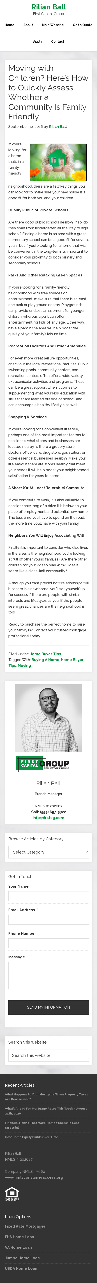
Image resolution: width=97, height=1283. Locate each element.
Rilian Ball (48, 7)
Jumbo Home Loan (22, 1258)
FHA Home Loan (19, 1237)
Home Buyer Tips (45, 654)
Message (16, 957)
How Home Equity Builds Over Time (31, 1137)
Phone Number (22, 933)
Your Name (20, 886)
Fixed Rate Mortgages (25, 1226)
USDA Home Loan (21, 1268)
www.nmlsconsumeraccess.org (34, 1177)
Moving (24, 665)
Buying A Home (45, 660)
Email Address (23, 910)
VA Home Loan (18, 1247)
